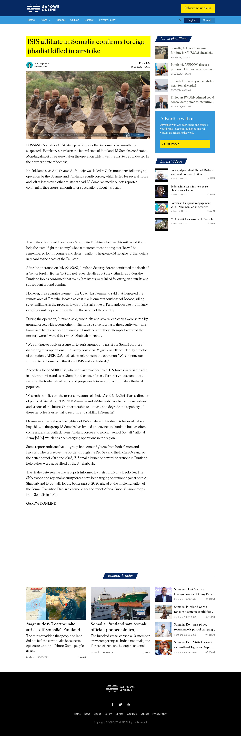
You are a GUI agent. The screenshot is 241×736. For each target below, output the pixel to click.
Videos (60, 19)
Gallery (108, 714)
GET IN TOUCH (170, 143)
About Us (132, 714)
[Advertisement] (88, 213)
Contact (89, 19)
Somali (207, 20)
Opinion (74, 19)
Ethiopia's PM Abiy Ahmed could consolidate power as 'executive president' (192, 100)
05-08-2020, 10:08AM (140, 67)
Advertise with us (197, 8)
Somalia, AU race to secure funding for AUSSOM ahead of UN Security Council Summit (191, 51)
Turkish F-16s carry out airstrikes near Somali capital (192, 83)
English (192, 20)
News (44, 19)
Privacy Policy (107, 19)
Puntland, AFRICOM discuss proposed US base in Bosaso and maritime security (192, 67)
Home (31, 19)
